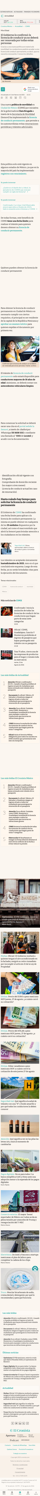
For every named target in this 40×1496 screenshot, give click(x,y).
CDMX (27, 26)
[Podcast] (14, 1440)
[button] (35, 1269)
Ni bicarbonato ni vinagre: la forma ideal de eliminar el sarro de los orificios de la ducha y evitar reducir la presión (23, 841)
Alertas (28, 1494)
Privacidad (20, 1468)
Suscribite (32, 1445)
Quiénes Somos (12, 1449)
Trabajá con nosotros (20, 1453)
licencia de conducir (16, 586)
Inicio (20, 1494)
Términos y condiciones (20, 1465)
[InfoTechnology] (25, 1440)
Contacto (8, 1445)
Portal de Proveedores (26, 1449)
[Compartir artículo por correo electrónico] (20, 98)
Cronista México (6, 26)
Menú (4, 1494)
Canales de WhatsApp (20, 1445)
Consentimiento (20, 1472)
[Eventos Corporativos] (21, 1436)
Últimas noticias (6, 12)
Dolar (12, 1494)
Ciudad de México (9, 108)
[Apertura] (10, 1436)
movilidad (30, 586)
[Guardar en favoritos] (3, 89)
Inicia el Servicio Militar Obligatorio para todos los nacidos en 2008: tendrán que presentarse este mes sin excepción (23, 738)
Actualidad (18, 12)
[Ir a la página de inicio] (2, 16)
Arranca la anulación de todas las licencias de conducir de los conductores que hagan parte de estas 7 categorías (23, 726)
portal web (24, 426)
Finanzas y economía (31, 12)
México (4, 591)
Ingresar (36, 1494)
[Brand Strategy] (31, 1436)
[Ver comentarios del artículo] (25, 98)
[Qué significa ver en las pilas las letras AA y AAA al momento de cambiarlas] (20, 1126)
